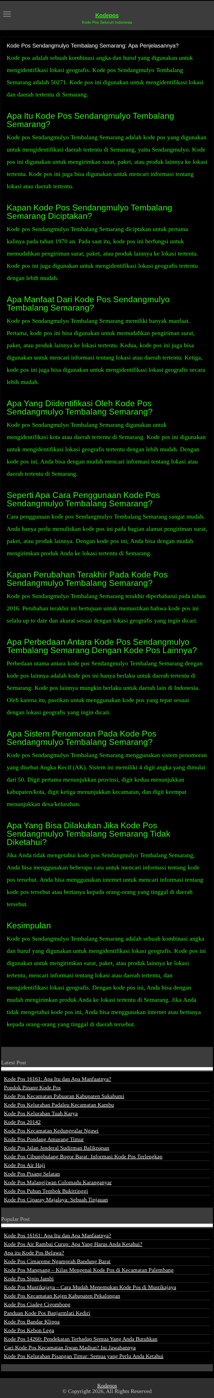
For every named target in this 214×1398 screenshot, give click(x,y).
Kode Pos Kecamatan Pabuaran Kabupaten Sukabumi (64, 1096)
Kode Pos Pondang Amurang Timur (44, 1139)
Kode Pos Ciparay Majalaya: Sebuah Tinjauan (56, 1199)
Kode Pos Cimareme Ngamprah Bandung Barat (57, 1261)
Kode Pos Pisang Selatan (32, 1174)
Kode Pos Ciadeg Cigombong (37, 1304)
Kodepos (107, 15)
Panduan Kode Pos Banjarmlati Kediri (47, 1313)
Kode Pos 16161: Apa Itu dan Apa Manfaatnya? (57, 1079)
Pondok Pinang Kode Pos (32, 1087)
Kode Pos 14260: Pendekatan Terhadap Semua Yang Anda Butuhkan (80, 1339)
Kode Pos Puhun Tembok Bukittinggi (46, 1191)
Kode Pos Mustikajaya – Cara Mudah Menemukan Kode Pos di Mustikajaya (90, 1287)
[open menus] (7, 14)
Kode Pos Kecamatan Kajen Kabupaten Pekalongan (62, 1296)
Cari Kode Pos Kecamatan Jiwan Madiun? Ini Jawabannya (70, 1347)
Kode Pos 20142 (22, 1122)
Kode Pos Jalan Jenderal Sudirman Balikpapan (56, 1148)
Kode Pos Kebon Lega (29, 1330)
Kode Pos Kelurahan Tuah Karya (41, 1113)
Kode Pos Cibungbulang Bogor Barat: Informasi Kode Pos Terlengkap (83, 1156)
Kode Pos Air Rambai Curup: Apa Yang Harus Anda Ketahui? (73, 1244)
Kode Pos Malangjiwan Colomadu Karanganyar (58, 1182)
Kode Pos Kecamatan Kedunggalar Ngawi (51, 1130)
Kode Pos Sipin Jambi (29, 1278)
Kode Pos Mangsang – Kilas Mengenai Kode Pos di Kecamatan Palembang (89, 1270)
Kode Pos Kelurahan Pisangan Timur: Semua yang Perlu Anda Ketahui (84, 1356)
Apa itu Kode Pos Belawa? (34, 1253)
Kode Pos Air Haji (24, 1165)
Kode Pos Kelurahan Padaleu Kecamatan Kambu (59, 1105)
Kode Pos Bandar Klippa (32, 1321)
